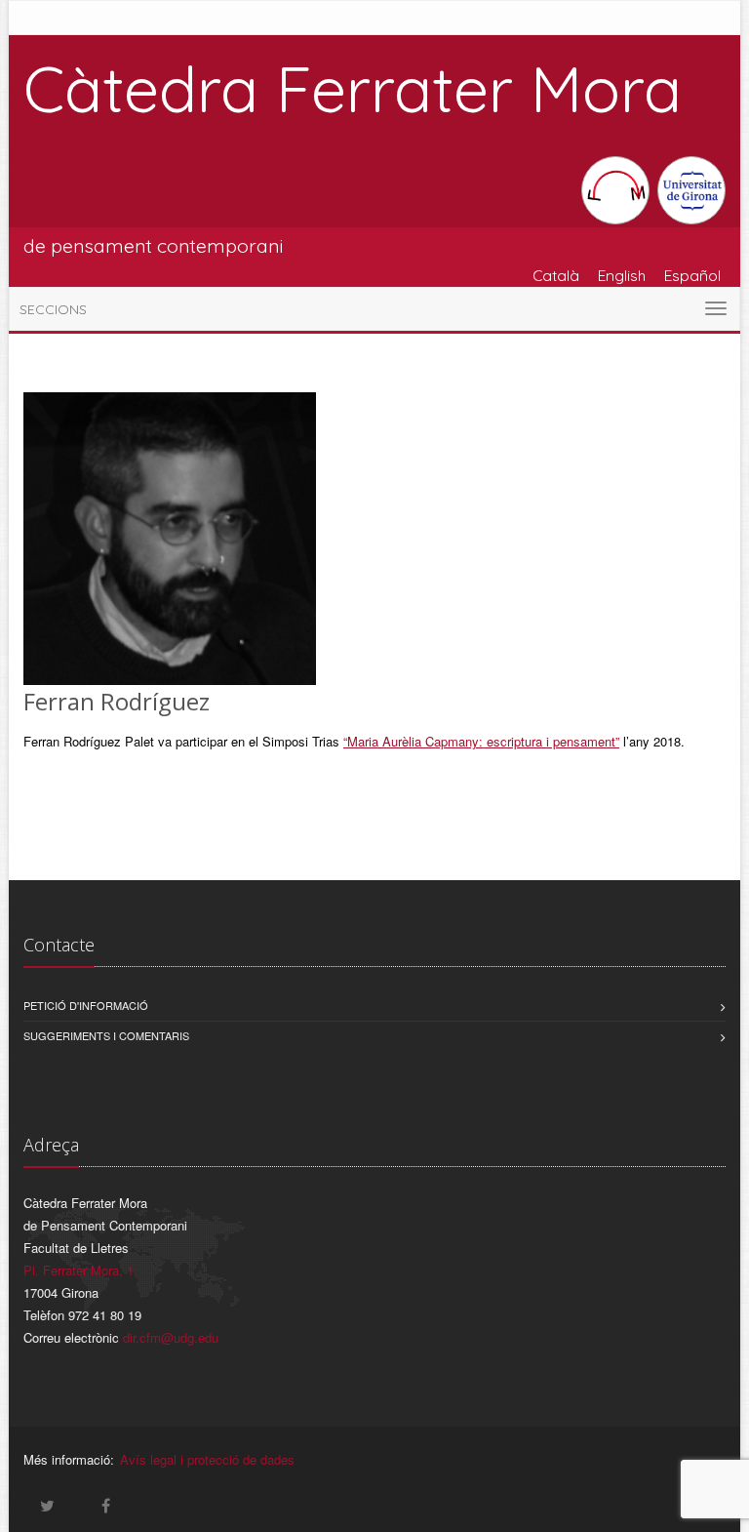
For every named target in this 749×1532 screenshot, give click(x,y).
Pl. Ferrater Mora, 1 (78, 1270)
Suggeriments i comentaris (106, 1035)
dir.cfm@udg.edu (170, 1337)
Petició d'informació (85, 1005)
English (622, 275)
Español (692, 275)
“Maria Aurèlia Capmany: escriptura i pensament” (481, 741)
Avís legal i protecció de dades (207, 1459)
